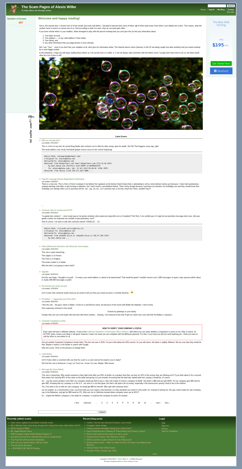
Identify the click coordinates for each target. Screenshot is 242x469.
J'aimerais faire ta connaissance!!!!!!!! (57, 210)
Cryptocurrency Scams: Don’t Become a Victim (106, 437)
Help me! (165, 426)
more (155, 454)
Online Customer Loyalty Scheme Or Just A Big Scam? (109, 440)
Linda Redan (47, 354)
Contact (231, 10)
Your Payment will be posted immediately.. (28, 440)
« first (76, 403)
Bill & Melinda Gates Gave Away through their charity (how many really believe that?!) (45, 425)
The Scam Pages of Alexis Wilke (48, 7)
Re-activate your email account (54, 286)
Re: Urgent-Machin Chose (21, 431)
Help (163, 423)
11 (145, 403)
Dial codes (230, 12)
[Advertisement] (21, 69)
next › (158, 403)
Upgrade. (45, 272)
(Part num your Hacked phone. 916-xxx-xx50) (29, 443)
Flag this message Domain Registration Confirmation (63, 179)
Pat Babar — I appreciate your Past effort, (59, 299)
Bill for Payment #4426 (20, 428)
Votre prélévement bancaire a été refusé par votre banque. (65, 246)
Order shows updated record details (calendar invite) (32, 423)
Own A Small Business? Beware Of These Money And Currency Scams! (116, 431)
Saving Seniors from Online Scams (101, 448)
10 (139, 403)
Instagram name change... (97, 425)
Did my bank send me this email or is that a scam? (107, 434)
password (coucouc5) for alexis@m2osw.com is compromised (36, 437)
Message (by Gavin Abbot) (52, 369)
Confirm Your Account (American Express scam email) (109, 423)
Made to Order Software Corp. (128, 461)
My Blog (221, 10)
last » (167, 403)
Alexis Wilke (122, 459)
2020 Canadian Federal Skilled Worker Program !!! (31, 434)
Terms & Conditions (170, 431)
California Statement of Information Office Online (107, 332)
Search (212, 10)
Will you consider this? (51, 140)
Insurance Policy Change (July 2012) (102, 451)
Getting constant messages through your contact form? (109, 428)
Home (203, 10)
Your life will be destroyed (21, 445)
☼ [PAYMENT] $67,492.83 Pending (25, 448)
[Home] (13, 9)
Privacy (165, 429)
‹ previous (87, 403)
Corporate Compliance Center (54, 321)
